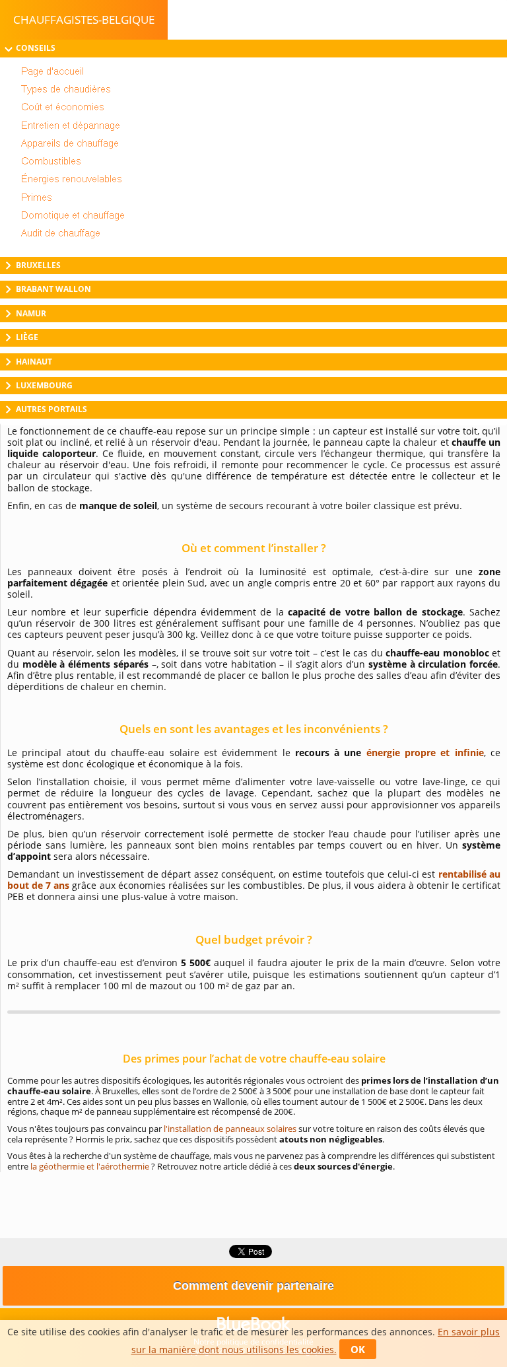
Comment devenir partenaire (253, 1285)
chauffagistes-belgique (83, 19)
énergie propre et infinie (425, 752)
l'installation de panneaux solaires (230, 1129)
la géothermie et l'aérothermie (89, 1166)
